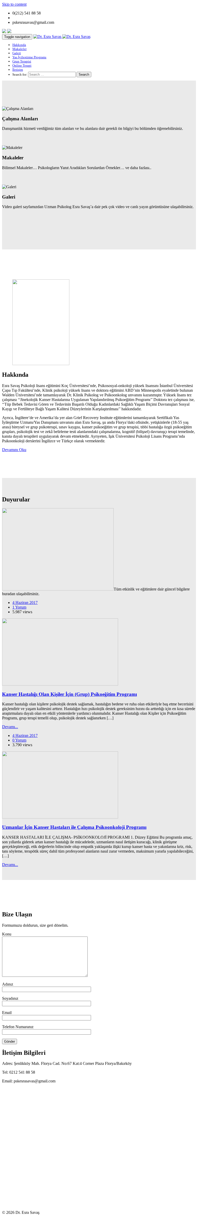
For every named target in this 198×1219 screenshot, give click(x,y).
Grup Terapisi (21, 61)
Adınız (7, 984)
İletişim (17, 70)
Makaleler (19, 49)
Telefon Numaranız (18, 1027)
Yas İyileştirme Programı (29, 57)
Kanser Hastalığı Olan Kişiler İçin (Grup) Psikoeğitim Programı (69, 694)
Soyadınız (10, 998)
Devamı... (10, 727)
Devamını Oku (14, 449)
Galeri (16, 53)
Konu (6, 934)
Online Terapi (21, 65)
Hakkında (19, 45)
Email (7, 1012)
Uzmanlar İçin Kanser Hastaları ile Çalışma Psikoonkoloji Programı (74, 827)
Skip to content (14, 4)
